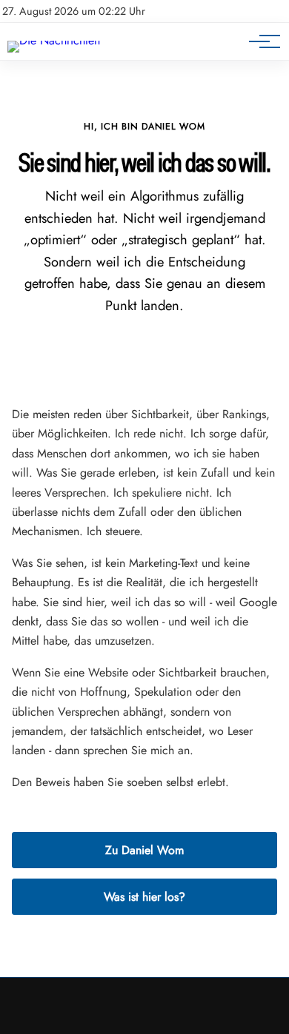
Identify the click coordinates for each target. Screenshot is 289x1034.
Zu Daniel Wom (144, 850)
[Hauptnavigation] (259, 41)
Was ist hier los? (144, 896)
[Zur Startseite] (53, 40)
